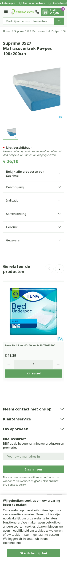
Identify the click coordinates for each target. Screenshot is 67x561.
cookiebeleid (12, 543)
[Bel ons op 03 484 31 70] (37, 12)
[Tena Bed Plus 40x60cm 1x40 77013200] (33, 312)
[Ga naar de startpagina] (22, 12)
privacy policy (17, 484)
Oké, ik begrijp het (33, 553)
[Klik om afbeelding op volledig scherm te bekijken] (33, 90)
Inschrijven (33, 469)
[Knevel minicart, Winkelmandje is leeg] (45, 12)
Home (6, 31)
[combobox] (29, 21)
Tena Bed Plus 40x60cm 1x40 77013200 (30, 345)
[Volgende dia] (59, 268)
